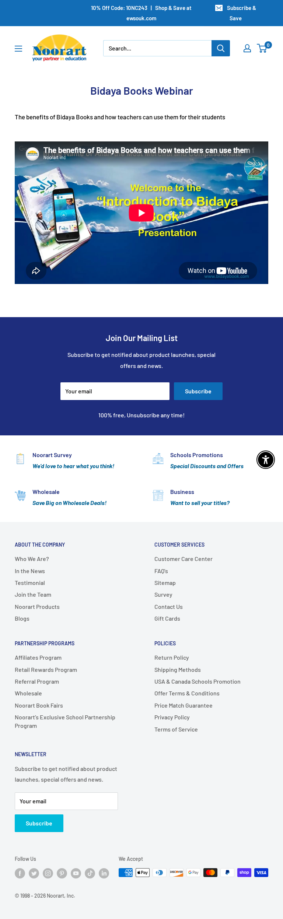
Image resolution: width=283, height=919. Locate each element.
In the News (30, 570)
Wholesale (28, 693)
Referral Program (37, 681)
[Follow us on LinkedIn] (104, 873)
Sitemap (165, 582)
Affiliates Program (38, 657)
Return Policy (171, 657)
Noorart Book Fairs (39, 705)
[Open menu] (18, 49)
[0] (262, 48)
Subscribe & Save (241, 12)
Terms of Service (176, 729)
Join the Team (33, 594)
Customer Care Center (183, 558)
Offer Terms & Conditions (187, 693)
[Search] (221, 48)
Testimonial (30, 582)
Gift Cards (167, 618)
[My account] (247, 48)
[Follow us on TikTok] (90, 873)
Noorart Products (37, 606)
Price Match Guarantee (183, 705)
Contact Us (168, 606)
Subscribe (198, 390)
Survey (163, 594)
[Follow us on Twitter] (34, 873)
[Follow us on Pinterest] (62, 873)
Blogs (22, 618)
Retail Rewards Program (46, 669)
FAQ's (161, 570)
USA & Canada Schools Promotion (197, 681)
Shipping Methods (177, 669)
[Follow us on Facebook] (20, 873)
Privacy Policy (172, 716)
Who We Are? (32, 558)
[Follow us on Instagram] (48, 873)
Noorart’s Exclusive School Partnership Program (65, 721)
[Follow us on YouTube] (76, 873)
